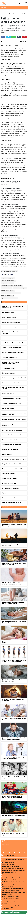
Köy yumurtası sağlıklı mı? (7, 283)
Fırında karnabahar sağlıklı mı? (8, 280)
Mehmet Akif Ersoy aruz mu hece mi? (11, 876)
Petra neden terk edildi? (8, 884)
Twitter (8, 37)
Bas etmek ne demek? (7, 894)
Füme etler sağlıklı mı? (6, 288)
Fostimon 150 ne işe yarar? (7, 295)
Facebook (3, 37)
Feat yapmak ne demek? (8, 862)
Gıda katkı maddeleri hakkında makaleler (11, 877)
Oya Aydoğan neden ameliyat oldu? (10, 898)
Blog (8, 13)
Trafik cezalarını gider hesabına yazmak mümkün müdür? (13, 860)
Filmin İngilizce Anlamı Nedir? (9, 879)
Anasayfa (3, 7)
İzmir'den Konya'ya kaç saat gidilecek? (11, 874)
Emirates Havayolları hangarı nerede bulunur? (13, 868)
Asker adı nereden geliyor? (8, 864)
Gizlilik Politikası (5, 844)
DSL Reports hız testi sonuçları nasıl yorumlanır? (14, 870)
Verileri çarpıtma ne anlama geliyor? (10, 890)
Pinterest (24, 37)
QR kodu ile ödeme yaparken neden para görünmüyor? (11, 907)
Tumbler (19, 37)
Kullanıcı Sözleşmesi (6, 846)
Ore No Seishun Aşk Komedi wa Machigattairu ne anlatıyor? (13, 882)
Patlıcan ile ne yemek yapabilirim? (17, 13)
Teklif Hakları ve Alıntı (7, 848)
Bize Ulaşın (4, 849)
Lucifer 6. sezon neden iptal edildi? (10, 896)
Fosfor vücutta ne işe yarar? (19, 288)
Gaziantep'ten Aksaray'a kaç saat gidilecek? (12, 905)
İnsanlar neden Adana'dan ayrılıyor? (10, 866)
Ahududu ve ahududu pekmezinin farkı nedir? (12, 888)
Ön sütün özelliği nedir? (7, 886)
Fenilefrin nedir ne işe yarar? (7, 290)
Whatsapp (13, 37)
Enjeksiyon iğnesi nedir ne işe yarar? (9, 298)
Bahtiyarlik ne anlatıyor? (8, 900)
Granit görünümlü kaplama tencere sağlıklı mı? (11, 285)
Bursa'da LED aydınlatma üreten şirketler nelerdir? (14, 892)
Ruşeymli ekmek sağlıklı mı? (7, 278)
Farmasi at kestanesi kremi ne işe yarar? (10, 293)
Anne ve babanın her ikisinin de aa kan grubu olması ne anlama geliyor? (14, 902)
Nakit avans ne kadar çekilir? (9, 872)
